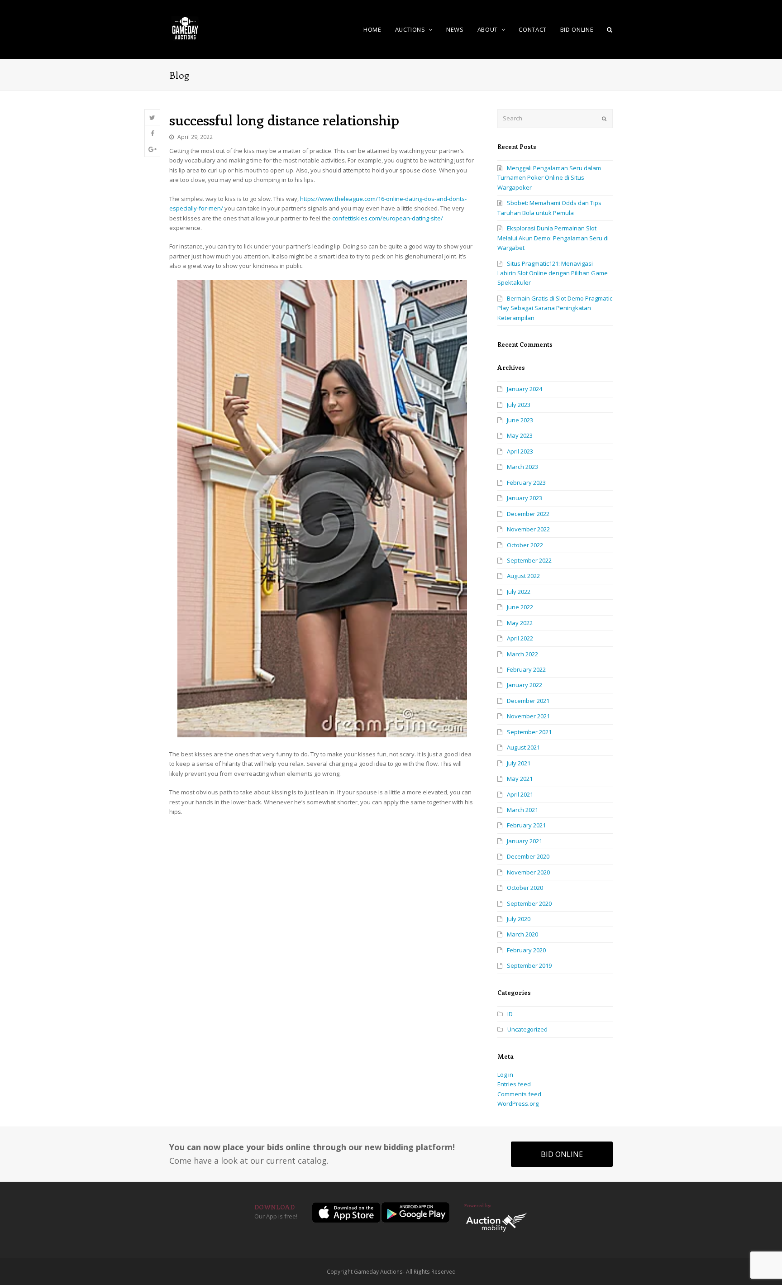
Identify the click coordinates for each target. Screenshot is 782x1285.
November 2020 (528, 872)
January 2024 (524, 389)
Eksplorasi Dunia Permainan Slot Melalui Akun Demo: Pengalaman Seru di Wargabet (553, 238)
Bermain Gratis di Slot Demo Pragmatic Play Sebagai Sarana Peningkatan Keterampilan (554, 308)
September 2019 (529, 965)
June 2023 (520, 420)
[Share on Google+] (152, 149)
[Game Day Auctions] (185, 28)
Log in (505, 1074)
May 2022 (520, 623)
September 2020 (529, 903)
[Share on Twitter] (152, 117)
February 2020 (526, 950)
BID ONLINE (562, 1154)
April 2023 (520, 451)
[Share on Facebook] (152, 133)
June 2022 (520, 607)
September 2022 (529, 560)
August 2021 (523, 747)
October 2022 (525, 545)
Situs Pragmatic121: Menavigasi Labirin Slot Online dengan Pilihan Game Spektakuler (552, 273)
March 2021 (522, 810)
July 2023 (518, 405)
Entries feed (514, 1084)
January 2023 (524, 498)
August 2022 (523, 576)
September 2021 (529, 732)
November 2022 (528, 529)
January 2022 (524, 685)
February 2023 (526, 482)
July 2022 (518, 592)
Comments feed (519, 1094)
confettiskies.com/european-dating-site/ (387, 218)
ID (510, 1014)
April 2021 (520, 794)
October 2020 (525, 888)
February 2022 (526, 669)
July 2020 (518, 919)
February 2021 (526, 825)
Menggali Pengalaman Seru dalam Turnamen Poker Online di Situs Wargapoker (549, 177)
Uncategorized (527, 1029)
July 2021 (518, 763)
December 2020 (528, 856)
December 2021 (528, 701)
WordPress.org (518, 1103)
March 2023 (522, 467)
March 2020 (522, 934)
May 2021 (520, 778)
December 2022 (528, 514)
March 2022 (522, 654)
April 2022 (520, 638)
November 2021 (528, 716)
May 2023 (520, 435)
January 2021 (524, 841)
